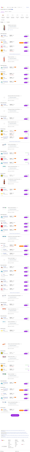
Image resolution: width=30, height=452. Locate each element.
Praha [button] (12, 9)
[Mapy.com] (6, 446)
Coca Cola (23, 430)
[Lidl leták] (2, 131)
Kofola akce (9, 430)
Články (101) (6, 11)
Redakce (9, 443)
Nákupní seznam (17, 451)
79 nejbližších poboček (5, 159)
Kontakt (9, 442)
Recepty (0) (10, 11)
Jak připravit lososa (27, 435)
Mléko (7, 430)
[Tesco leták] (2, 275)
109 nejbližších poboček (5, 246)
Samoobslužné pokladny (12, 435)
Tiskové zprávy (9, 444)
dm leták (10, 432)
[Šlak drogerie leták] (2, 223)
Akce (10, 7)
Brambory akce (16, 430)
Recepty (15, 7)
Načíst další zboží (15, 415)
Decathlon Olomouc (18, 433)
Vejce (6, 430)
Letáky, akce (2, 11)
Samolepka (16, 444)
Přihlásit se (27, 7)
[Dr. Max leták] (2, 246)
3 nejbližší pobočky (5, 394)
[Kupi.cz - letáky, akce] (3, 7)
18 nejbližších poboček (5, 289)
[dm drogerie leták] (2, 36)
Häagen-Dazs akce (20, 430)
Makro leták (8, 432)
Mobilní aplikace (16, 441)
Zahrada (24, 435)
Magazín (13, 7)
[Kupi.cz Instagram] (4, 446)
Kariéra (9, 445)
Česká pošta (8, 435)
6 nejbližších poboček (5, 223)
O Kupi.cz (9, 441)
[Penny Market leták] (2, 159)
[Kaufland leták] (2, 47)
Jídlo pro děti (5, 435)
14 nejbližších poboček (5, 254)
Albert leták (15, 432)
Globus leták (12, 432)
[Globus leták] (2, 50)
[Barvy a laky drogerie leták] (2, 137)
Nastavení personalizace (10, 447)
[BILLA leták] (2, 194)
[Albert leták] (2, 68)
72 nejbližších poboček (5, 105)
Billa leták (25, 432)
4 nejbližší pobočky (5, 74)
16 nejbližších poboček (5, 275)
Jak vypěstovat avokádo (20, 435)
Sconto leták (17, 432)
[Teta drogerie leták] (2, 42)
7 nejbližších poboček (5, 138)
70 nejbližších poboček (5, 82)
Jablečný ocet (16, 435)
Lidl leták (20, 432)
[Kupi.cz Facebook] (2, 446)
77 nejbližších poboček (5, 131)
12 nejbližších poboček (5, 163)
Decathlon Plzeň (8, 433)
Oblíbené (3, 451)
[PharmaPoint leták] (2, 250)
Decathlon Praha (22, 433)
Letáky (8, 7)
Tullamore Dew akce (13, 430)
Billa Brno (15, 433)
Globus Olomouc (25, 433)
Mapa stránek (9, 446)
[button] (28, 36)
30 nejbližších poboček (5, 250)
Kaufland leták (22, 432)
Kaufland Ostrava (12, 433)
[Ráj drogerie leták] (2, 394)
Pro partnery (23, 441)
